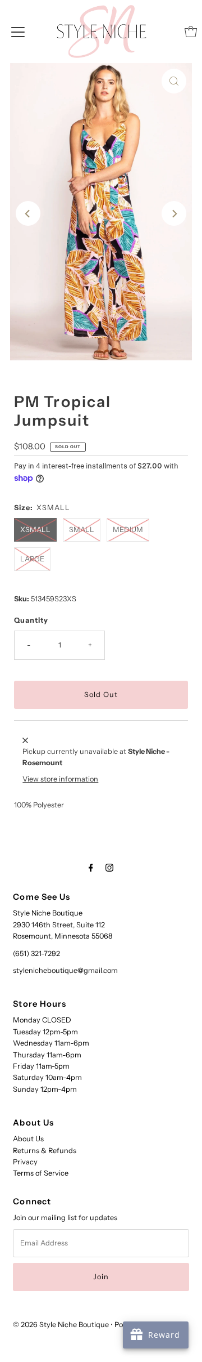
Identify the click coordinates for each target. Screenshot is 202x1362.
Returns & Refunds (44, 1150)
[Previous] (28, 213)
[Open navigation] (18, 31)
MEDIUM (128, 529)
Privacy (25, 1162)
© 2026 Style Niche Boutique (61, 1324)
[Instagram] (109, 867)
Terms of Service (40, 1173)
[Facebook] (91, 867)
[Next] (174, 213)
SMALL (81, 529)
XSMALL (35, 529)
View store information (60, 779)
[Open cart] (191, 31)
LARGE (32, 559)
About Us (28, 1139)
